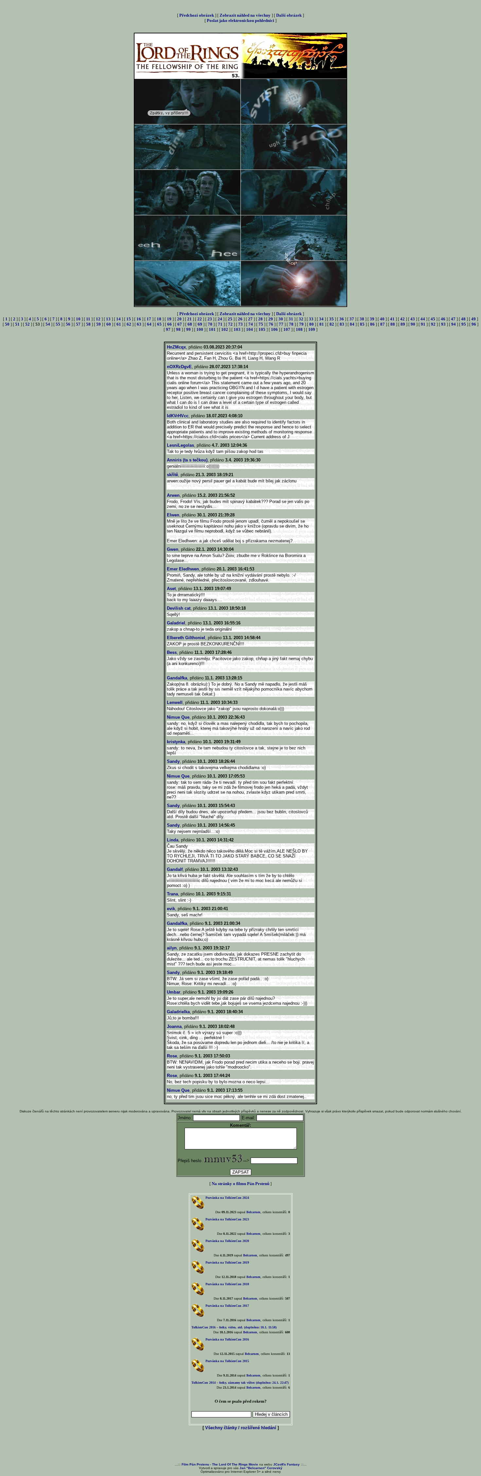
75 (260, 324)
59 (98, 324)
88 (392, 324)
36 (341, 318)
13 (108, 318)
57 (78, 324)
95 (463, 324)
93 (443, 324)
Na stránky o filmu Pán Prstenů (240, 1183)
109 (311, 329)
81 (321, 324)
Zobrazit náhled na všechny (245, 15)
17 (149, 318)
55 (58, 324)
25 (230, 318)
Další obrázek (289, 15)
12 (98, 318)
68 (189, 324)
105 (261, 329)
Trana (172, 893)
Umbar (173, 992)
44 (422, 318)
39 (372, 318)
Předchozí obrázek (196, 15)
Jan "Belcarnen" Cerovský (261, 1468)
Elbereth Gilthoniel (186, 637)
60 (108, 324)
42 (402, 318)
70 (210, 324)
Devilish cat (178, 608)
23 (209, 318)
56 (68, 324)
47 (453, 318)
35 (331, 318)
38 (362, 318)
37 (351, 318)
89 (403, 324)
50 (7, 324)
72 (230, 324)
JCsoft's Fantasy (286, 1464)
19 (169, 318)
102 (224, 329)
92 (433, 324)
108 (299, 329)
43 (412, 318)
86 (372, 324)
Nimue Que (178, 717)
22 (199, 318)
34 (321, 318)
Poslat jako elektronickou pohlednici (240, 20)
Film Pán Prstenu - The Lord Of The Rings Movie (220, 1464)
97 (168, 329)
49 (473, 318)
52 (27, 324)
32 (301, 318)
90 (413, 324)
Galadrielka (178, 1011)
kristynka (176, 741)
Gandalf (175, 869)
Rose (172, 1055)
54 (47, 324)
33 (311, 318)
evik (171, 908)
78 (291, 324)
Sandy (173, 761)
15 (128, 318)
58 (88, 324)
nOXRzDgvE (179, 366)
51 (17, 324)
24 (220, 318)
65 (159, 324)
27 (250, 318)
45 (433, 318)
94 (453, 324)
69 (200, 324)
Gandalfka (177, 677)
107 (286, 329)
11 (88, 318)
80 (311, 324)
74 (250, 324)
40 (382, 318)
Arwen (173, 495)
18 (159, 318)
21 (189, 318)
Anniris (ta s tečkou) (187, 460)
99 (188, 329)
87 (382, 324)
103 (237, 329)
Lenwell (175, 702)
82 (332, 324)
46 (443, 318)
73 (240, 324)
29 (270, 318)
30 (280, 318)
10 (78, 318)
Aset (171, 588)
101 (212, 329)
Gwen (172, 549)
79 (301, 324)
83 (342, 324)
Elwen (173, 515)
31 (291, 318)
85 (362, 324)
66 (169, 324)
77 (281, 324)
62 (129, 324)
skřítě (172, 474)
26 (240, 318)
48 (463, 318)
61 (118, 324)
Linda (172, 839)
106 (274, 329)
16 (138, 318)
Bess (172, 652)
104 (249, 329)
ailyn (172, 947)
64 (149, 324)
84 (352, 324)
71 (220, 324)
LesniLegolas (180, 445)
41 (392, 318)
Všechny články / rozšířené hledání (240, 1427)
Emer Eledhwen (183, 569)
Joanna (174, 1026)
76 (271, 324)
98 (178, 329)
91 (423, 324)
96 (474, 324)
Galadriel (176, 623)
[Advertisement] (240, 1447)
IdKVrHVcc (177, 415)
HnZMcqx (176, 347)
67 (179, 324)
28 (260, 318)
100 (199, 329)
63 (139, 324)
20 (179, 318)
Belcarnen (253, 1212)
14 (118, 318)
